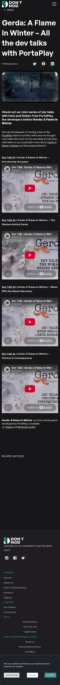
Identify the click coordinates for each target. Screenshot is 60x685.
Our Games (10, 607)
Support (8, 597)
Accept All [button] (50, 675)
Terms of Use (30, 626)
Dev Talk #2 (9, 220)
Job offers (30, 651)
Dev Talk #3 (9, 287)
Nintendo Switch (27, 427)
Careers (8, 577)
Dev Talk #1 (8, 157)
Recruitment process (30, 646)
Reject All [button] (32, 675)
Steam (9, 427)
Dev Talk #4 (9, 353)
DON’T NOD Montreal (15, 587)
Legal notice (30, 631)
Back (10, 10)
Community (10, 612)
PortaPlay (7, 135)
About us (30, 641)
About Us (8, 582)
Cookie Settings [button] (12, 675)
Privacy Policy (30, 621)
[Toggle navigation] (54, 4)
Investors (8, 592)
